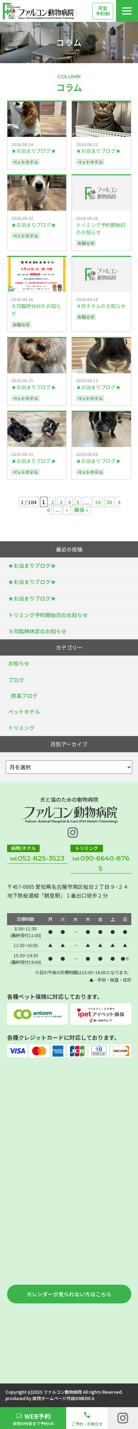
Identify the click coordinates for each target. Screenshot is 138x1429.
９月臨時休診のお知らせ (37, 631)
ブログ (16, 679)
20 (109, 502)
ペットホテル (24, 711)
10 (97, 502)
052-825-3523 (41, 858)
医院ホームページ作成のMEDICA (63, 1398)
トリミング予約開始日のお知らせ (48, 615)
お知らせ (18, 663)
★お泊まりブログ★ (32, 565)
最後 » (81, 509)
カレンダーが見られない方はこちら (69, 1294)
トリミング (21, 727)
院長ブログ (24, 695)
